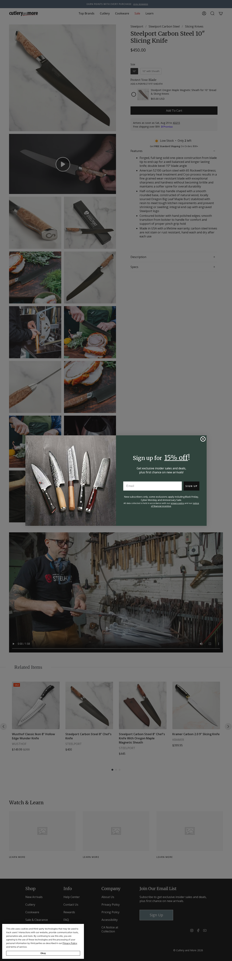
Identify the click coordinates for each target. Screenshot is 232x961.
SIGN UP (191, 486)
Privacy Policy (70, 943)
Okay (43, 953)
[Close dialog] (203, 439)
